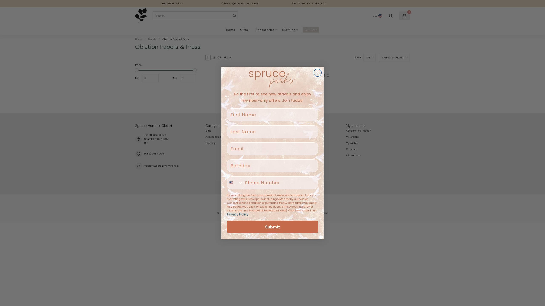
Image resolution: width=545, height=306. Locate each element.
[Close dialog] (317, 72)
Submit (272, 227)
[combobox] (235, 183)
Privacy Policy (237, 214)
